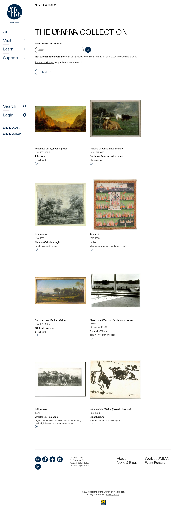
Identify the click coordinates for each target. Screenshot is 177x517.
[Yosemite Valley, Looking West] (60, 119)
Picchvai (94, 234)
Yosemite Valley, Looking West (51, 148)
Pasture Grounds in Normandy (106, 148)
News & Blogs (127, 462)
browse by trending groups (122, 56)
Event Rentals (155, 462)
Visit (7, 40)
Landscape (41, 234)
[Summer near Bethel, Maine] (60, 290)
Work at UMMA (156, 458)
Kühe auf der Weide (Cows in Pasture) (110, 409)
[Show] (25, 31)
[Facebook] (52, 459)
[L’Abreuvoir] (60, 379)
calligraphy (76, 56)
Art (6, 31)
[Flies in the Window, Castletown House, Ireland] (115, 290)
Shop (12, 133)
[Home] (14, 14)
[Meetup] (60, 459)
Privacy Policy (112, 494)
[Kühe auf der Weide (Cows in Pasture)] (115, 379)
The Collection (48, 5)
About (121, 458)
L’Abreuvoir (41, 409)
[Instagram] (38, 459)
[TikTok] (45, 459)
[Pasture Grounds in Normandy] (115, 118)
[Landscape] (60, 204)
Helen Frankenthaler (94, 56)
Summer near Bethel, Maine (50, 320)
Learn (8, 49)
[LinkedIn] (38, 467)
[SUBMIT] (88, 50)
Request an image (44, 62)
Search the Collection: (49, 43)
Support (10, 57)
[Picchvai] (115, 204)
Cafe (11, 127)
